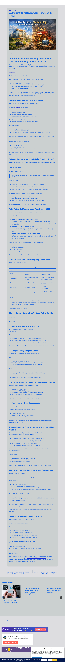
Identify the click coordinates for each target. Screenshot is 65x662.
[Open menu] (61, 2)
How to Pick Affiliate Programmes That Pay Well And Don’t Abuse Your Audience (18, 571)
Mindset (11, 53)
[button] (62, 648)
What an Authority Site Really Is (23, 159)
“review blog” (17, 107)
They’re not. (12, 72)
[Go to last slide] (4, 597)
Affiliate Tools (12, 10)
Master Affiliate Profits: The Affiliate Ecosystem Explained (54, 590)
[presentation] (11, 591)
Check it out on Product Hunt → (10, 642)
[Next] (61, 597)
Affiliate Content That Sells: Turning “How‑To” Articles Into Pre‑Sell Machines (46, 571)
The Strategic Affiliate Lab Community (37, 558)
